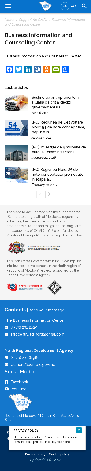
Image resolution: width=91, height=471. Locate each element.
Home (9, 20)
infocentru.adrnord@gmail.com (37, 334)
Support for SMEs (33, 20)
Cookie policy (59, 454)
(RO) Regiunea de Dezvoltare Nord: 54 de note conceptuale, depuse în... (58, 127)
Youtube (19, 389)
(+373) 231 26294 (25, 327)
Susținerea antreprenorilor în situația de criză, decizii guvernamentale (56, 102)
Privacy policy (35, 454)
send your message (46, 310)
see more (63, 442)
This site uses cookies (28, 437)
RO (73, 6)
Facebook (19, 382)
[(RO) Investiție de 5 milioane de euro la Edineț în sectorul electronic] (16, 153)
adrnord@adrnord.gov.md (33, 364)
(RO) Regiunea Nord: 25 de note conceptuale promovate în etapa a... (58, 174)
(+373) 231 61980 (25, 357)
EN (65, 6)
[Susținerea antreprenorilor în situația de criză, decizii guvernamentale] (16, 103)
